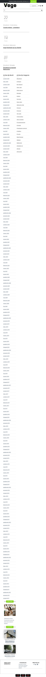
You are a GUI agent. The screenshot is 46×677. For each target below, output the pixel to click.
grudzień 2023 (6, 172)
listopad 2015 (6, 449)
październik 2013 (7, 522)
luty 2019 (5, 338)
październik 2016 (7, 420)
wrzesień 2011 (6, 595)
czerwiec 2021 (6, 259)
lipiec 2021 (5, 256)
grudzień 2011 (6, 586)
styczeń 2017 (6, 411)
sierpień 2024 (6, 148)
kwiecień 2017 (6, 402)
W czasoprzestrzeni (21, 122)
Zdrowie (18, 148)
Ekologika (12, 65)
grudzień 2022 (6, 207)
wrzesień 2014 (6, 490)
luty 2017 (5, 408)
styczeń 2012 (6, 583)
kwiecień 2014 (6, 505)
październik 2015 (7, 452)
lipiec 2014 (5, 496)
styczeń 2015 (6, 478)
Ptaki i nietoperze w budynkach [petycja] (9, 641)
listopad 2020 (6, 280)
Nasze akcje (19, 102)
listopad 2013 (6, 519)
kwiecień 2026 (6, 90)
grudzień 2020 (6, 277)
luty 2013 (5, 545)
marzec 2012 (6, 577)
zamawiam (33, 1)
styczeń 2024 (6, 169)
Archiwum (19, 81)
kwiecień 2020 (6, 300)
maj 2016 (5, 432)
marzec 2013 (6, 542)
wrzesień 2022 (6, 216)
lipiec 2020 (5, 291)
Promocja (19, 110)
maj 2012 (5, 572)
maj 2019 (5, 332)
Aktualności (6, 25)
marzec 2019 (6, 335)
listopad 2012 (6, 554)
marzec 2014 (6, 507)
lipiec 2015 (5, 461)
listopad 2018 (6, 347)
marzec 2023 (6, 198)
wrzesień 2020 (6, 286)
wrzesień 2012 (6, 560)
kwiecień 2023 (6, 195)
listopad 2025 (6, 105)
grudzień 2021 (6, 242)
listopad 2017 (6, 382)
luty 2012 (5, 580)
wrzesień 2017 (6, 388)
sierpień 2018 (6, 356)
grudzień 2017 (6, 379)
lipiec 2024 (5, 151)
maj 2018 (5, 364)
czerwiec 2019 (6, 329)
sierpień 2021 (6, 253)
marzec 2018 (6, 370)
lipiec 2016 (5, 426)
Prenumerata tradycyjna (9, 620)
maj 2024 (5, 157)
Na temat (19, 99)
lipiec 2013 (5, 531)
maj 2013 (5, 537)
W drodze (19, 125)
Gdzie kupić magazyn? (8, 621)
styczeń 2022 (6, 239)
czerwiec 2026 (6, 84)
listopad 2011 (6, 589)
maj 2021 (5, 262)
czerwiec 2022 (6, 224)
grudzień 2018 (6, 344)
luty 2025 (5, 131)
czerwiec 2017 (6, 397)
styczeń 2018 (6, 376)
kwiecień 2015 (6, 469)
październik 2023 (7, 178)
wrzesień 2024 (6, 146)
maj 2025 (5, 122)
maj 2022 (5, 227)
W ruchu (18, 134)
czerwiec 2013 (6, 534)
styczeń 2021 (6, 274)
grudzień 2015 (6, 446)
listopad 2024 (6, 140)
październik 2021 (7, 248)
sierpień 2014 (6, 493)
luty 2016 (5, 440)
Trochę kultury (13, 25)
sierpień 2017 (6, 391)
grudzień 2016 (6, 414)
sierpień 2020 (6, 289)
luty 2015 (5, 475)
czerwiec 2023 (6, 189)
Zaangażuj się (20, 146)
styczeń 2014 (6, 513)
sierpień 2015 (6, 458)
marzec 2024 (6, 163)
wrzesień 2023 (6, 181)
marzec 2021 (6, 268)
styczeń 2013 (6, 548)
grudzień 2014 (6, 481)
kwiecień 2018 (6, 367)
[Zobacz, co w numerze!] (10, 610)
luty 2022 (5, 236)
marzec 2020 (6, 303)
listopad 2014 (6, 484)
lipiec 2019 (5, 326)
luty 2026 (5, 96)
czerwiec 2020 (6, 294)
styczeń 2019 (6, 341)
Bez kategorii (19, 84)
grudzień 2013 (6, 516)
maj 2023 (5, 192)
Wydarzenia (13, 45)
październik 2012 (7, 557)
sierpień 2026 (6, 78)
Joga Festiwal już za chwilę (12, 47)
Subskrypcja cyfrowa (8, 618)
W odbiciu (19, 131)
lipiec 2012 (5, 566)
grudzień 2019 (6, 312)
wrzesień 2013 (6, 525)
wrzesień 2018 (6, 353)
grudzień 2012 (6, 551)
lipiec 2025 (5, 116)
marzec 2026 (6, 93)
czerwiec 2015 (6, 464)
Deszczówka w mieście (10, 656)
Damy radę (19, 87)
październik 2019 (7, 318)
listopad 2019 (6, 315)
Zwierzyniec (19, 151)
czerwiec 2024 (6, 154)
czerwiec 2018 (6, 361)
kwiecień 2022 (6, 230)
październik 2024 (7, 143)
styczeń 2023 (6, 204)
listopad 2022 (6, 210)
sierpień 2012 (6, 563)
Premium (19, 108)
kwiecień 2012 (6, 575)
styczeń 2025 (6, 134)
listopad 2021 (6, 245)
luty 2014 (5, 510)
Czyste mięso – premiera (11, 27)
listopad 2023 (6, 175)
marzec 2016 (6, 437)
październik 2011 (7, 592)
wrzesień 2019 (6, 321)
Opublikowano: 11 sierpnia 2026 (10, 654)
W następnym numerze (22, 128)
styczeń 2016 (6, 443)
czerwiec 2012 (6, 569)
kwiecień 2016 (6, 434)
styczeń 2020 (6, 309)
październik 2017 (7, 385)
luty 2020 (5, 306)
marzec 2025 (6, 128)
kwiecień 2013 (6, 540)
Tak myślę (19, 113)
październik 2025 (7, 108)
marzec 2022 (6, 233)
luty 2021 (5, 271)
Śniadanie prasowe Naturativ (9, 68)
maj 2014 (5, 502)
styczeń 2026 (6, 99)
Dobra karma (20, 90)
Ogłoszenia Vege (20, 105)
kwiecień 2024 (6, 160)
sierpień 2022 (6, 218)
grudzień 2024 (6, 137)
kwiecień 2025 (6, 125)
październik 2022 (7, 213)
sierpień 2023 (6, 183)
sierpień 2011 (6, 598)
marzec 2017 (6, 405)
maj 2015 (5, 467)
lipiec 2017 (5, 394)
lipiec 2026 (5, 81)
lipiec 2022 (5, 221)
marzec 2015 (6, 472)
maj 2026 (5, 87)
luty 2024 (5, 166)
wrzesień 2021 (6, 251)
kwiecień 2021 (6, 265)
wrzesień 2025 (6, 110)
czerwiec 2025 (6, 119)
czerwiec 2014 (6, 499)
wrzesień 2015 (6, 455)
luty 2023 (5, 201)
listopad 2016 (6, 417)
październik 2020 (7, 283)
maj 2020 (5, 297)
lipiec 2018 (5, 359)
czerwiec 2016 (6, 429)
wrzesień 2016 (6, 423)
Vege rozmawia (20, 119)
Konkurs (18, 96)
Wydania (19, 140)
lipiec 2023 (5, 186)
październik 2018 (7, 350)
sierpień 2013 (6, 528)
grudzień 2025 (6, 102)
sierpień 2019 (6, 324)
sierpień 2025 (6, 113)
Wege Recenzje (20, 137)
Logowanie (34, 5)
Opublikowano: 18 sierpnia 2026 (10, 639)
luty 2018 (5, 373)
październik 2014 (7, 487)
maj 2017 (5, 399)
